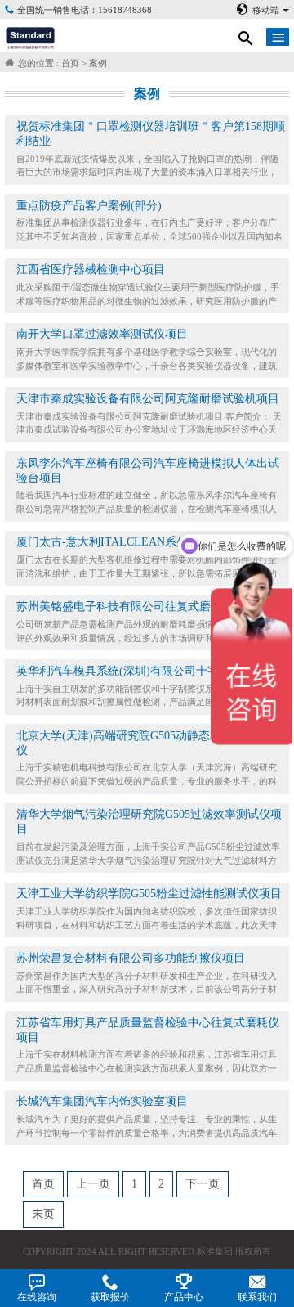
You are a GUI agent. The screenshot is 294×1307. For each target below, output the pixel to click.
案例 (98, 63)
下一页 (202, 1184)
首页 (70, 63)
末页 (43, 1214)
